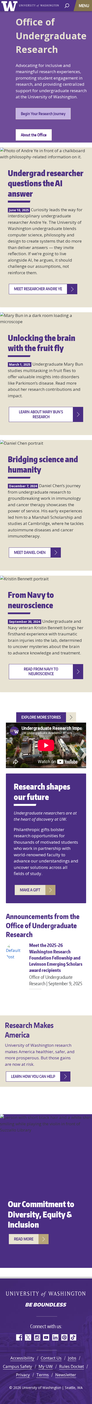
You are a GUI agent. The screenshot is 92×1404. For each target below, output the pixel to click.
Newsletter (65, 1375)
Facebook (18, 1337)
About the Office (34, 134)
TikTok (73, 1337)
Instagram (37, 1337)
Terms (42, 1375)
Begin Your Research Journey (43, 113)
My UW (46, 1366)
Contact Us (51, 1358)
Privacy (23, 1375)
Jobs (72, 1358)
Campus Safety (17, 1366)
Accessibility (22, 1358)
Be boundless (46, 1305)
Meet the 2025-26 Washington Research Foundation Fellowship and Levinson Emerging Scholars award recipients (55, 964)
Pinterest (64, 1337)
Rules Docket (71, 1366)
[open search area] (66, 5)
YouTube (46, 1337)
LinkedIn (55, 1337)
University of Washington (10, 5)
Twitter (28, 1337)
